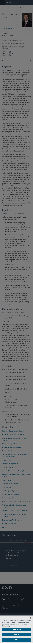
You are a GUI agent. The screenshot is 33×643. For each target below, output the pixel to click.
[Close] (31, 618)
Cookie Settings (16, 629)
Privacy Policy (15, 626)
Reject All (16, 634)
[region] (16, 629)
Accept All (16, 639)
